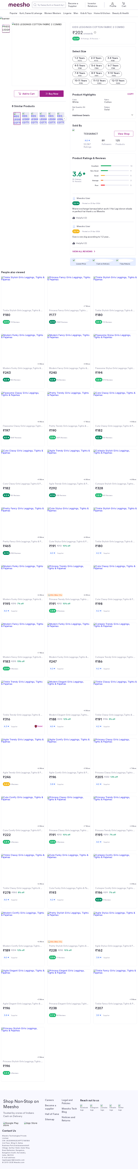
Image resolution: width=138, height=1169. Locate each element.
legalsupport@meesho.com (13, 1160)
